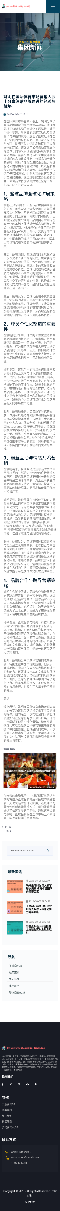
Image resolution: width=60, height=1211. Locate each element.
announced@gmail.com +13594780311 (25, 1160)
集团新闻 (14, 979)
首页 (22, 42)
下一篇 (5, 831)
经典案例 (14, 972)
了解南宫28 (15, 966)
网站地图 (30, 1202)
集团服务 (14, 986)
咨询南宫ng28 (17, 992)
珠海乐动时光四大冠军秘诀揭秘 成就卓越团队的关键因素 (39, 888)
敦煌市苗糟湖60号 (21, 1152)
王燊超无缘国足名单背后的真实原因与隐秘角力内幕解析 (39, 909)
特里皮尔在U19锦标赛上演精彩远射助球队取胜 (39, 929)
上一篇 (7, 827)
